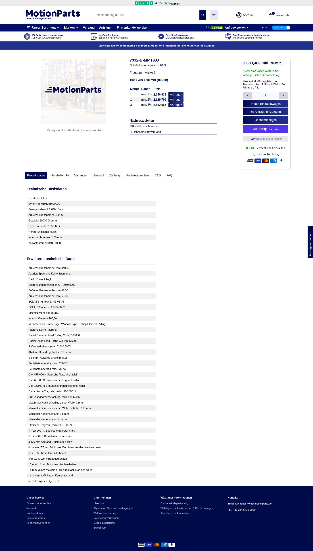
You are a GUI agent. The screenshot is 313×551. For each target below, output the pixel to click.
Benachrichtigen (266, 120)
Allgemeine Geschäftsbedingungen (113, 508)
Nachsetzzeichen (137, 175)
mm (214, 14)
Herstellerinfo (60, 175)
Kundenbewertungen (38, 523)
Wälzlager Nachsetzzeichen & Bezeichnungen (186, 508)
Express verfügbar (271, 138)
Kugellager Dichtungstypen (175, 513)
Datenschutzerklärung (106, 518)
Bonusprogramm (36, 518)
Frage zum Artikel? (142, 72)
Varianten (80, 175)
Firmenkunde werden (132, 27)
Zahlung (114, 175)
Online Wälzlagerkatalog (174, 503)
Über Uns (98, 503)
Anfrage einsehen (310, 242)
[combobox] (147, 15)
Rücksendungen (35, 513)
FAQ (169, 175)
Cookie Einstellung (104, 523)
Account (248, 15)
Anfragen (105, 27)
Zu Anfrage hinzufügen (266, 111)
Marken (69, 27)
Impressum (99, 527)
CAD (158, 175)
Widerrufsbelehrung (104, 513)
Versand (89, 27)
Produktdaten (36, 175)
